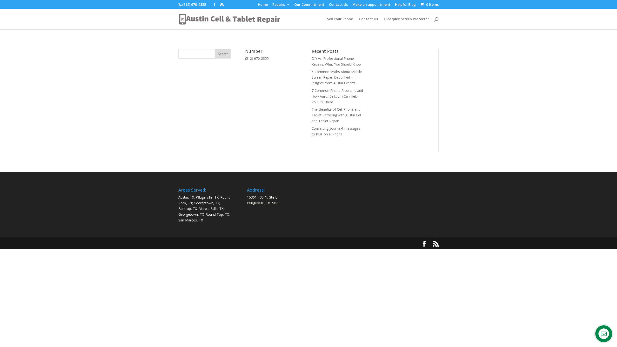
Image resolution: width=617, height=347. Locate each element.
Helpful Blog (405, 5)
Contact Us (338, 5)
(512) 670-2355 (194, 4)
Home (263, 5)
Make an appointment (371, 5)
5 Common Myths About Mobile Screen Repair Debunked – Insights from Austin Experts (337, 77)
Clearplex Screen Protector (406, 19)
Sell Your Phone (340, 19)
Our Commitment (309, 5)
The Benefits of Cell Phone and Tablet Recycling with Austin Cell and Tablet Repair (337, 115)
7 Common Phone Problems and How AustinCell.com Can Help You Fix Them (337, 96)
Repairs (278, 5)
